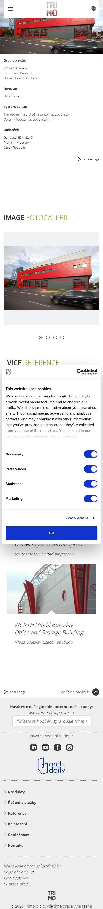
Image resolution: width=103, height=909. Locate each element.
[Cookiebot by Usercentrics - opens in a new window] (76, 372)
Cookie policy (15, 884)
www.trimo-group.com (49, 712)
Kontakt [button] (15, 845)
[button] (43, 176)
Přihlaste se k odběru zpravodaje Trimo (50, 721)
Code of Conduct (19, 872)
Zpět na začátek (74, 692)
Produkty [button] (16, 792)
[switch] (90, 469)
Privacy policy (16, 878)
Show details (77, 518)
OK (51, 533)
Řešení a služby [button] (21, 802)
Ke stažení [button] (17, 824)
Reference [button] (17, 813)
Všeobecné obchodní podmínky (32, 866)
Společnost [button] (18, 834)
